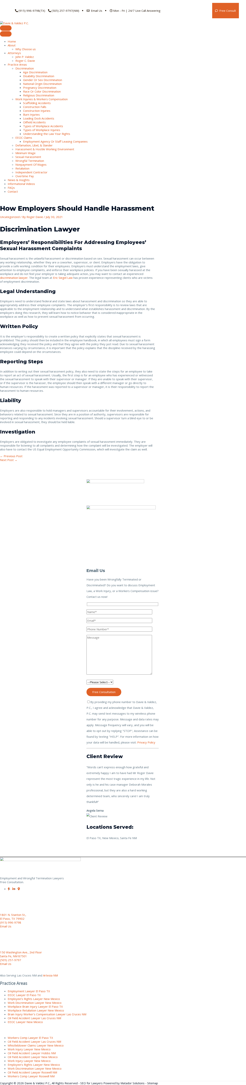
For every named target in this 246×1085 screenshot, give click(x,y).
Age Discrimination (35, 72)
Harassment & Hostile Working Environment (44, 149)
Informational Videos (21, 184)
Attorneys (14, 53)
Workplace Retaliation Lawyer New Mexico (36, 1010)
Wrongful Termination (29, 161)
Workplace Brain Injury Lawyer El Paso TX (35, 1006)
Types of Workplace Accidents (43, 126)
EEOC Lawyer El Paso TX (24, 995)
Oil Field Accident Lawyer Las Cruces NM (34, 1018)
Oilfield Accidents (34, 122)
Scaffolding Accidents (37, 103)
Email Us (96, 11)
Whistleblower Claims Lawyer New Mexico (36, 1045)
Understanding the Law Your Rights (46, 134)
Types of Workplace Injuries (41, 130)
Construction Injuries (36, 111)
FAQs (11, 188)
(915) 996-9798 (10, 922)
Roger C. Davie (25, 61)
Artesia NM (50, 975)
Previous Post (11, 456)
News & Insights (19, 180)
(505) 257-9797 (10, 960)
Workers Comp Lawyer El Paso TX (30, 1038)
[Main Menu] (6, 28)
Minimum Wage (25, 153)
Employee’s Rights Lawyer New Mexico (34, 999)
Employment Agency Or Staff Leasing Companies (55, 141)
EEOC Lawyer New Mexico (25, 1022)
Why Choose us (25, 49)
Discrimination (24, 68)
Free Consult (227, 11)
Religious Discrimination (38, 95)
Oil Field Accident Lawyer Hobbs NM (32, 1053)
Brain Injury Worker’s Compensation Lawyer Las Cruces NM (47, 1014)
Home (12, 41)
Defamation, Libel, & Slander (34, 145)
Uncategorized (10, 217)
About (12, 45)
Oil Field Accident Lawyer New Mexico (33, 1057)
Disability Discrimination (38, 76)
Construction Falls (34, 107)
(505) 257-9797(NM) (65, 11)
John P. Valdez (24, 57)
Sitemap (152, 1083)
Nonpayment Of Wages (31, 164)
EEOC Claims (23, 137)
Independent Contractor (31, 172)
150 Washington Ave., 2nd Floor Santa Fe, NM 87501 (21, 954)
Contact (13, 191)
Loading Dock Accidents (38, 118)
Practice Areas (17, 64)
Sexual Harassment (28, 157)
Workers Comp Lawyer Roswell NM (31, 1076)
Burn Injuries (31, 114)
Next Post (8, 460)
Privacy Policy (146, 742)
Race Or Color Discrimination (42, 91)
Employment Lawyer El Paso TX (29, 991)
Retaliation (22, 168)
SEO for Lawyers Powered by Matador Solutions (112, 1083)
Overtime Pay (24, 176)
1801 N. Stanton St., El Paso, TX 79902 (13, 916)
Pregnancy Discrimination (39, 87)
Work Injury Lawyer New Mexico (29, 1049)
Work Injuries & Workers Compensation (41, 99)
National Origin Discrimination (42, 84)
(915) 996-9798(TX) (31, 11)
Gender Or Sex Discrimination (42, 80)
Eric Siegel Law (63, 278)
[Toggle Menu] (6, 34)
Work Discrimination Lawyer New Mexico (35, 1003)
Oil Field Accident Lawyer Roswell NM (32, 1072)
